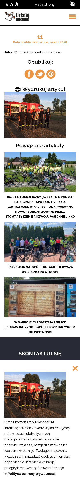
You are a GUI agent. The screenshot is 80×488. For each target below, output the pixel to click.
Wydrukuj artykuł (43, 89)
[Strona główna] (17, 16)
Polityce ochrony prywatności (31, 474)
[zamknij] (75, 369)
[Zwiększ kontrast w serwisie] (73, 4)
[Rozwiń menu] (72, 16)
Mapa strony (45, 5)
